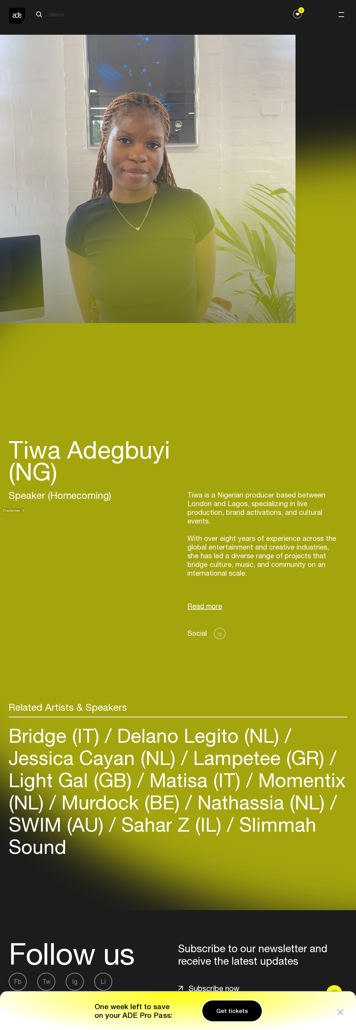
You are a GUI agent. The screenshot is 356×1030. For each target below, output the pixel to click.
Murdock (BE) (120, 802)
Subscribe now (214, 988)
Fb (17, 981)
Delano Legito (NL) (198, 735)
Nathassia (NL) (261, 802)
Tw (46, 981)
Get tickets (232, 1010)
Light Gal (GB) (73, 780)
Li (103, 981)
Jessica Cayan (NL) (95, 758)
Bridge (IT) (57, 735)
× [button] (340, 1011)
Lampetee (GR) (259, 758)
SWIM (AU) (59, 824)
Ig (220, 633)
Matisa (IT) (195, 780)
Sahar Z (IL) (171, 824)
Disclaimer (11, 510)
